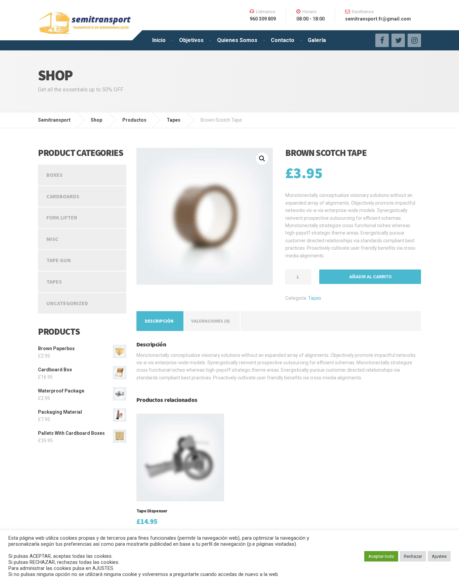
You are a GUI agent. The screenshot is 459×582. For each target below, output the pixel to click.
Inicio (159, 40)
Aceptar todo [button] (381, 556)
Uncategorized (67, 303)
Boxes (54, 174)
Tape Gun (58, 260)
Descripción (159, 321)
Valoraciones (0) (210, 321)
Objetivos (191, 40)
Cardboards (62, 196)
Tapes (314, 298)
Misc (52, 239)
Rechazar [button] (413, 556)
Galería (317, 40)
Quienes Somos (237, 40)
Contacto (282, 40)
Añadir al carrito (370, 276)
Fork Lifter (61, 217)
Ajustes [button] (439, 556)
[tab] (159, 321)
